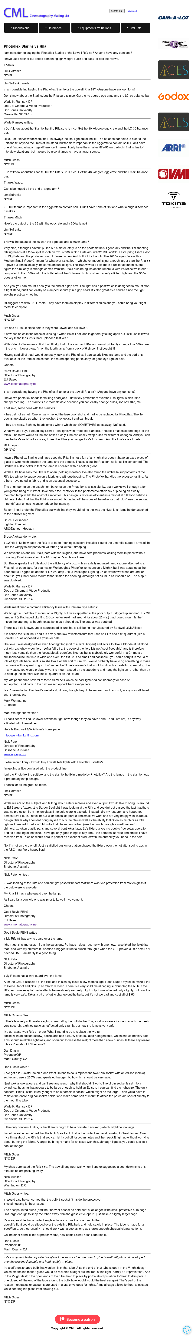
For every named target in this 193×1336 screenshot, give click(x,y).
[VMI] (173, 174)
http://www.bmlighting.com (21, 735)
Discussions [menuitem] (21, 28)
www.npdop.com (15, 754)
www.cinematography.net (20, 383)
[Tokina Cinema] (173, 200)
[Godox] (173, 95)
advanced (132, 10)
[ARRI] (173, 148)
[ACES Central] (173, 17)
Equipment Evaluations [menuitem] (95, 28)
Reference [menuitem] (55, 28)
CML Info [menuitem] (135, 28)
